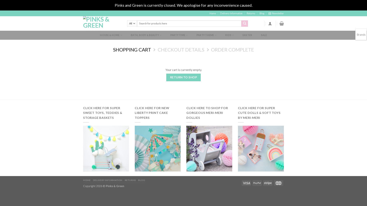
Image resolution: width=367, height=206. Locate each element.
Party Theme (205, 35)
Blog (262, 13)
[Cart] (281, 23)
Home (212, 13)
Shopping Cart (132, 49)
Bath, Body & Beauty (145, 35)
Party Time (177, 35)
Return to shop (183, 77)
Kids (228, 35)
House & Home (109, 35)
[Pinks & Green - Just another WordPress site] (102, 23)
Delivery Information (231, 13)
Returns (251, 13)
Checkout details (181, 49)
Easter (247, 35)
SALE (264, 35)
